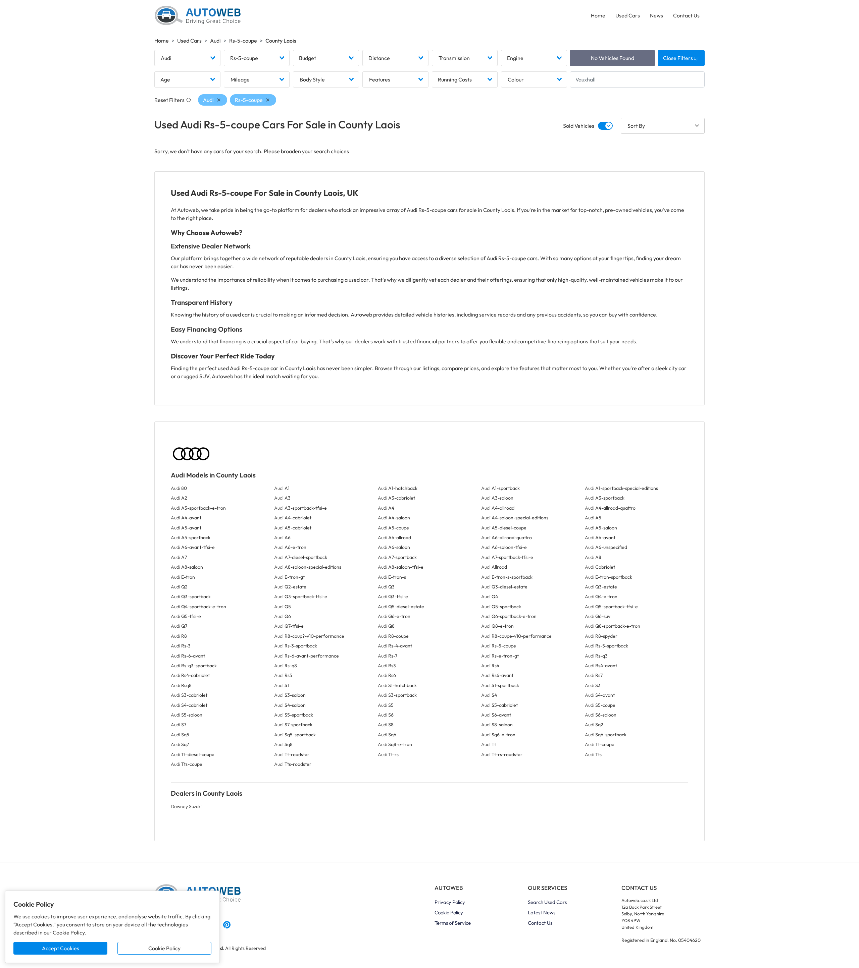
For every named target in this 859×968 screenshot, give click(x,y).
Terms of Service (453, 923)
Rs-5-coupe (243, 40)
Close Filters (678, 58)
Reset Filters (169, 100)
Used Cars (627, 15)
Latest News (541, 912)
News (656, 15)
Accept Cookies (60, 948)
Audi (215, 40)
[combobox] (187, 58)
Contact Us (686, 15)
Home (598, 15)
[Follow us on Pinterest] (227, 924)
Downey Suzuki (186, 806)
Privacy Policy (450, 902)
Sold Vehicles (578, 125)
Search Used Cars (547, 902)
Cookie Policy (164, 948)
